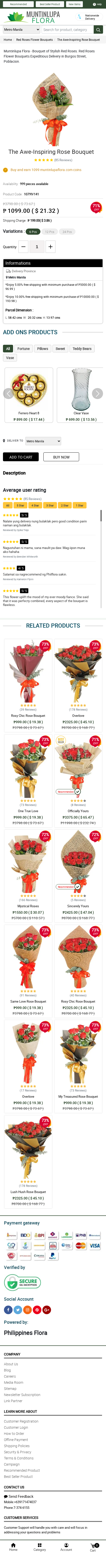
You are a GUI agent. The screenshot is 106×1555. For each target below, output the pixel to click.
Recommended (18, 4)
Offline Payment (16, 1439)
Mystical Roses (28, 906)
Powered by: (16, 1322)
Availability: (25, 184)
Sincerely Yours (78, 906)
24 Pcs (67, 232)
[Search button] (98, 29)
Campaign (12, 1464)
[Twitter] (18, 1310)
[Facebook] (8, 1310)
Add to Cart (21, 457)
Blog (7, 1370)
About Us (11, 1364)
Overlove (78, 715)
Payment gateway (22, 1223)
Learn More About (20, 1411)
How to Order (14, 1433)
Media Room (13, 1382)
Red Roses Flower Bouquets (34, 40)
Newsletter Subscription (22, 1394)
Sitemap (10, 1388)
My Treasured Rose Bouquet (78, 1096)
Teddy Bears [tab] (82, 348)
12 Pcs (49, 232)
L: (13, 317)
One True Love (28, 811)
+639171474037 (25, 1502)
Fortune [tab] (24, 348)
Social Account (19, 1299)
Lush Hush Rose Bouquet (28, 1192)
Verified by (14, 1267)
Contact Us (14, 1487)
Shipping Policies (17, 1445)
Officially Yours (78, 811)
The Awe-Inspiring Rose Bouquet (78, 40)
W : (32, 317)
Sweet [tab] (60, 348)
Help (99, 4)
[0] (92, 1545)
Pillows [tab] (42, 348)
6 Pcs (33, 232)
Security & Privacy (17, 1452)
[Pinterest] (37, 1310)
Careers (10, 1376)
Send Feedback (21, 1496)
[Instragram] (27, 1310)
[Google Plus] (46, 1310)
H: (51, 317)
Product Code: (21, 194)
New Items (74, 4)
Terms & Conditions (19, 1458)
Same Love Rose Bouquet (28, 1001)
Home (8, 40)
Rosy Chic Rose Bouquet (28, 715)
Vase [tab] (10, 357)
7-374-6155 (21, 1507)
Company (12, 1354)
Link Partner (13, 1400)
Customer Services (21, 1517)
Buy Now (61, 457)
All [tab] (8, 348)
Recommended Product (22, 1470)
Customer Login (16, 1427)
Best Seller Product (50, 4)
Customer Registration (21, 1421)
